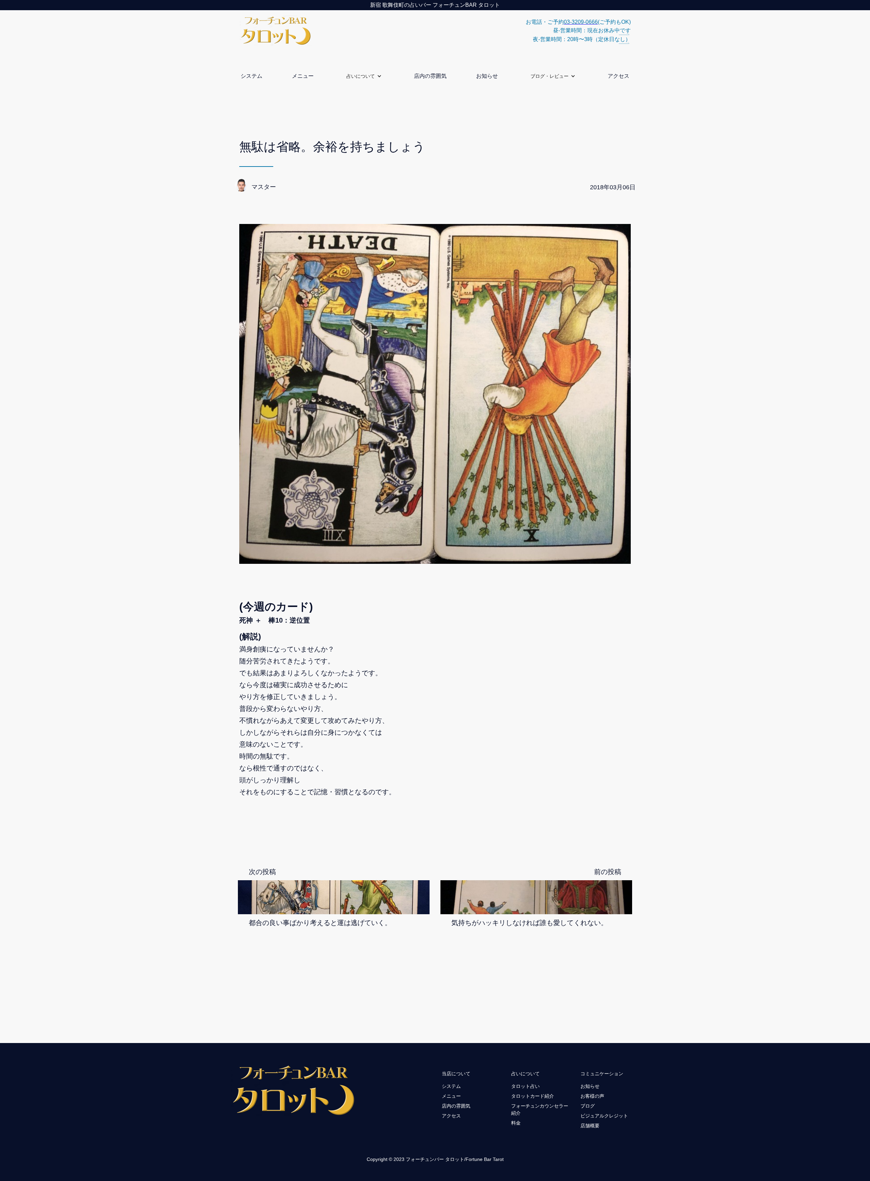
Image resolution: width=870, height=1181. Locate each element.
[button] (364, 76)
